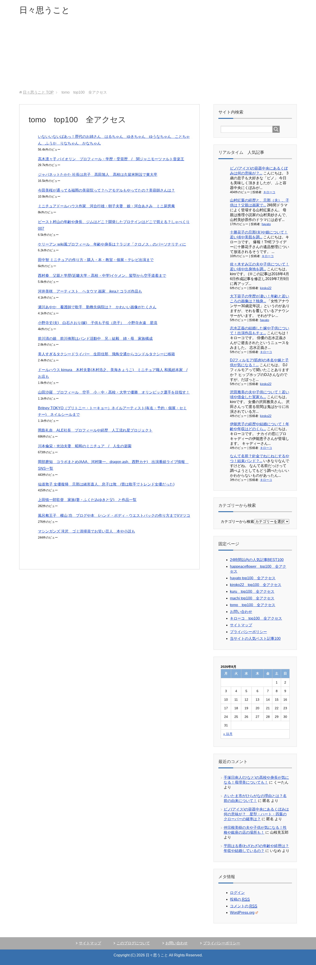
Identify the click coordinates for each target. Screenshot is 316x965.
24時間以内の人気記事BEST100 (257, 560)
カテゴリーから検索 (237, 521)
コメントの (243, 906)
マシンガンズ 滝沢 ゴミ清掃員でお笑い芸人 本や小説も (86, 531)
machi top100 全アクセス (252, 598)
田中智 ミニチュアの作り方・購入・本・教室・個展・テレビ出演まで (96, 260)
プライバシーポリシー (248, 632)
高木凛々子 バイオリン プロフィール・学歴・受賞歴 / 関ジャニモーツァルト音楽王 (111, 159)
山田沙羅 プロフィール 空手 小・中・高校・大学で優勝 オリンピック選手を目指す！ (114, 392)
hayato (266, 224)
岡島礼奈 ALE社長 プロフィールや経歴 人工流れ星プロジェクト (95, 430)
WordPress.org (242, 913)
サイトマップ (241, 625)
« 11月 (227, 734)
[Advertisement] (158, 55)
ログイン (237, 893)
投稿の (240, 899)
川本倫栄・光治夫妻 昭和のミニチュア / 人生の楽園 (84, 446)
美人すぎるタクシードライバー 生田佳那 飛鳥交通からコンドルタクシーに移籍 (106, 354)
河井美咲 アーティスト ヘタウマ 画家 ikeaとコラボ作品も (90, 291)
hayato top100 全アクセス (253, 578)
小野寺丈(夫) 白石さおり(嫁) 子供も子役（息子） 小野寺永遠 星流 (97, 323)
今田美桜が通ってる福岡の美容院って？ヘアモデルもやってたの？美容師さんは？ (106, 190)
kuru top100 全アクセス (252, 591)
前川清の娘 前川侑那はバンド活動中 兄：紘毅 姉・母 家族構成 (95, 339)
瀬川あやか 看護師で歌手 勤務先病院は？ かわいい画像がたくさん (97, 307)
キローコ (269, 192)
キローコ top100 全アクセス (256, 618)
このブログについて (133, 943)
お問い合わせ (241, 612)
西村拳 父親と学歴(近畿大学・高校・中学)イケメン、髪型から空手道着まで (102, 276)
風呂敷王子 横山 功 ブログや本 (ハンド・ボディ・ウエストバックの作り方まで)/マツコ (114, 515)
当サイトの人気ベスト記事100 (255, 638)
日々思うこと (44, 10)
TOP (38, 92)
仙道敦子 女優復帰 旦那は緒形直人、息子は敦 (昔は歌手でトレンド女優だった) (106, 484)
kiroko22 (265, 288)
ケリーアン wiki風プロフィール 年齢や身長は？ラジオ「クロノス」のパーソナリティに (112, 244)
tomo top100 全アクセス (252, 605)
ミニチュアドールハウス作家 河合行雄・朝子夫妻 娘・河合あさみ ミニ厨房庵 (106, 206)
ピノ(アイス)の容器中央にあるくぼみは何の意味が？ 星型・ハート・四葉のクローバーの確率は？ (256, 814)
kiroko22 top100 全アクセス (255, 585)
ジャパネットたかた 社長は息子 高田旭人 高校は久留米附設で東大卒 (97, 175)
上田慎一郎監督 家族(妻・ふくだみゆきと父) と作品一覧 (87, 500)
